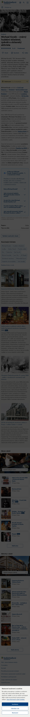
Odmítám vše (15, 708)
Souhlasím (15, 704)
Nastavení (15, 712)
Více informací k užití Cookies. (16, 699)
